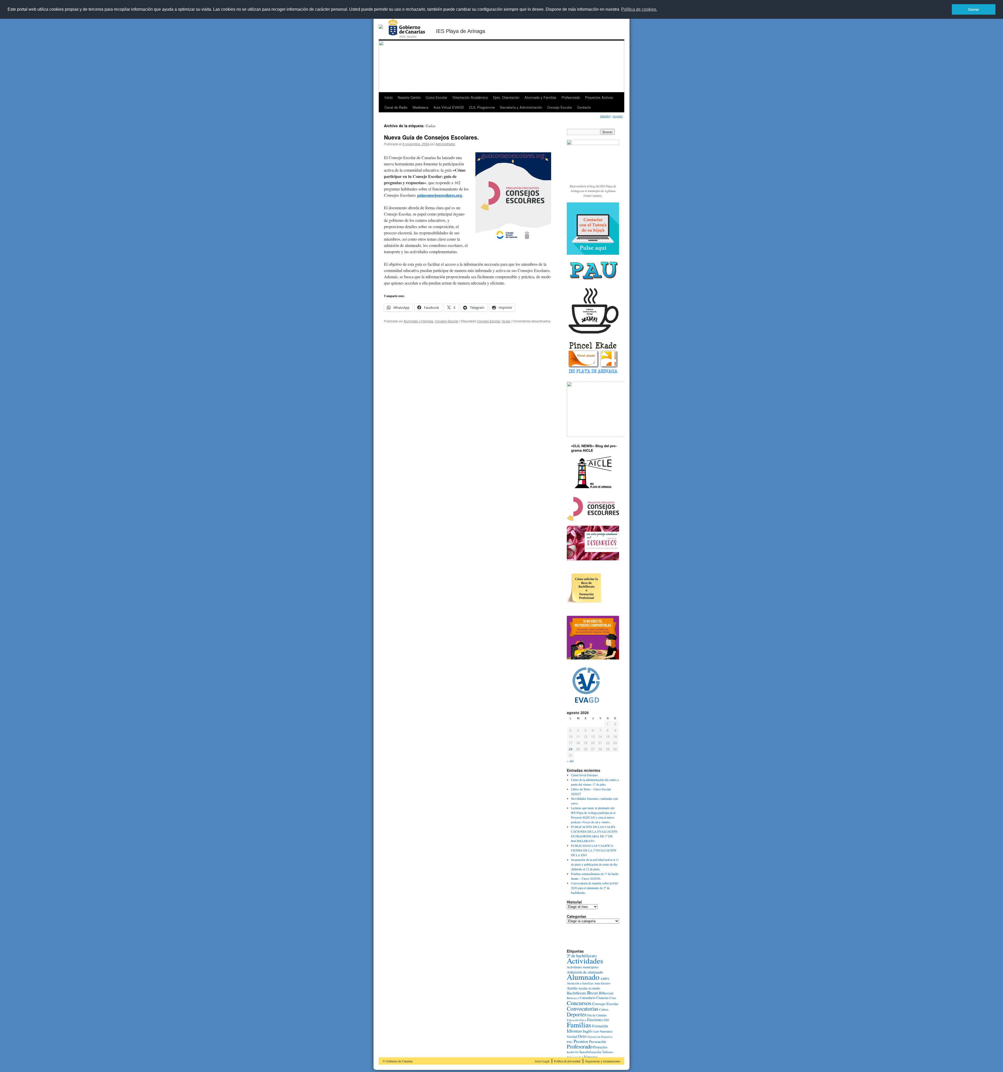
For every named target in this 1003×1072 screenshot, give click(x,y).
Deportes (576, 1014)
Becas (592, 993)
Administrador (445, 144)
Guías (506, 321)
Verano (590, 1057)
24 (571, 749)
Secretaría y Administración (521, 107)
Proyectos (600, 1047)
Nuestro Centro (409, 97)
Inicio (388, 97)
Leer (596, 1031)
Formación (600, 1025)
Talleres (607, 1052)
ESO (606, 1020)
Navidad (572, 1036)
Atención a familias (580, 983)
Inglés (588, 1031)
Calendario (588, 997)
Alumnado (583, 977)
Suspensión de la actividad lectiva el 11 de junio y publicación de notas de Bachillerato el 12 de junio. (595, 864)
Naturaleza (606, 1031)
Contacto (584, 107)
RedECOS (573, 1052)
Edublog (605, 116)
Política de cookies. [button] (639, 9)
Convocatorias (582, 1008)
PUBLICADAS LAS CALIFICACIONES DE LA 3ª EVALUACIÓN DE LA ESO (593, 850)
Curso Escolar (436, 97)
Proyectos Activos (599, 97)
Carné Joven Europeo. (584, 775)
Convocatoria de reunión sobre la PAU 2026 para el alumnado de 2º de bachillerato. (595, 888)
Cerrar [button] (973, 9)
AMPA (604, 978)
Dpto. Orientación (506, 97)
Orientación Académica (470, 97)
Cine (612, 997)
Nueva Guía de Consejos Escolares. (431, 137)
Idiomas (574, 1031)
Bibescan (606, 992)
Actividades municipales (583, 967)
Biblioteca (573, 998)
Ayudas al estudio (589, 988)
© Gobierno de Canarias (398, 1061)
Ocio (582, 1036)
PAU (570, 1042)
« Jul (570, 760)
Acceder (618, 116)
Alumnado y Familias (540, 97)
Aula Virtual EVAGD (449, 107)
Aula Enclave (602, 983)
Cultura (603, 1009)
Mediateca (420, 107)
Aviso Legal (541, 1061)
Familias (579, 1024)
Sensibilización (590, 1052)
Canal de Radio (395, 107)
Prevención (597, 1041)
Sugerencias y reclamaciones (602, 1061)
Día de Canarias (597, 1015)
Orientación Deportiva (600, 1037)
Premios (581, 1041)
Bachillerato (576, 992)
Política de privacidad (567, 1061)
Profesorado (571, 97)
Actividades (585, 960)
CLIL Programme (482, 107)
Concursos (579, 1003)
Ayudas (572, 988)
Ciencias (602, 997)
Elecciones (595, 1019)
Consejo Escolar (559, 107)
